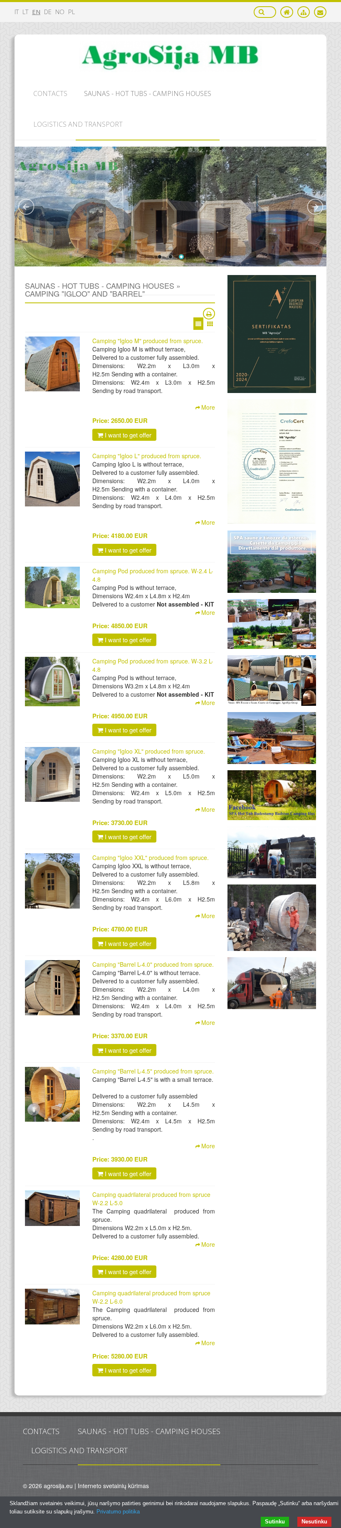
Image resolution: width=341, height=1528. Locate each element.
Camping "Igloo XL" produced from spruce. (148, 751)
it (17, 11)
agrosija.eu (58, 1485)
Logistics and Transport (79, 1450)
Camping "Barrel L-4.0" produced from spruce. (153, 964)
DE (48, 11)
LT (25, 11)
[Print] (209, 313)
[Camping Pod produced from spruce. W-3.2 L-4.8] (52, 681)
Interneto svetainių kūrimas (113, 1485)
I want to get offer (127, 434)
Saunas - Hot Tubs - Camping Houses (149, 1431)
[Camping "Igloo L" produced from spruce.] (52, 479)
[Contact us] (320, 12)
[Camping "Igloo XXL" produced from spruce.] (52, 880)
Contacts (41, 1431)
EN (36, 11)
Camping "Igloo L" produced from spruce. (146, 456)
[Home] (286, 12)
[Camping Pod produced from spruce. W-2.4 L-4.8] (52, 587)
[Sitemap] (303, 12)
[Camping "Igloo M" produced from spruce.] (52, 364)
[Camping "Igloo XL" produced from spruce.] (52, 774)
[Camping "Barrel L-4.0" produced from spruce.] (52, 987)
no (59, 11)
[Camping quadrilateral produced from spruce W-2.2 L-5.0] (52, 1208)
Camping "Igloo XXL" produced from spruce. (150, 857)
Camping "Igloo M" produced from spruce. (147, 341)
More (208, 407)
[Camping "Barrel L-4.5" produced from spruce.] (52, 1094)
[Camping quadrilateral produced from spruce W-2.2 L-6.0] (52, 1306)
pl (71, 11)
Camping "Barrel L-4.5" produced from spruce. (153, 1071)
